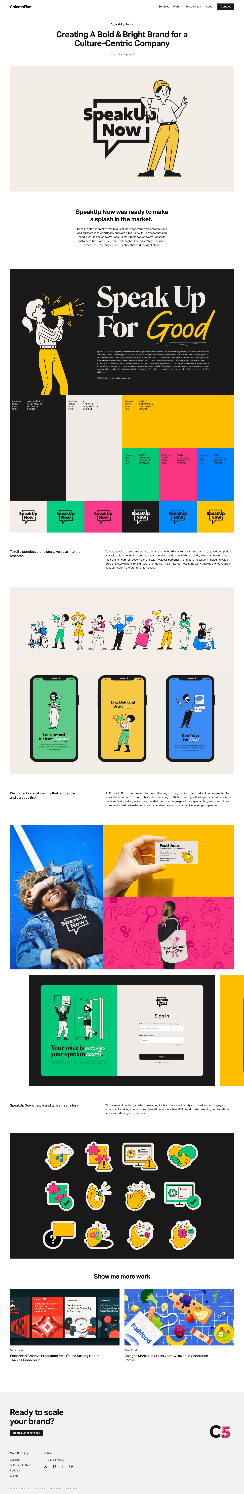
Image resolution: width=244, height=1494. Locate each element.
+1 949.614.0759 (54, 1460)
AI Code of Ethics (20, 1465)
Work (176, 6)
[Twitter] (46, 1466)
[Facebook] (63, 1466)
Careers (15, 1460)
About (209, 6)
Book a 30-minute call (26, 1433)
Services (164, 6)
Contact (226, 6)
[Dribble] (71, 1466)
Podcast (15, 1470)
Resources (192, 6)
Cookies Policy (72, 1489)
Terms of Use (55, 1489)
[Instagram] (54, 1466)
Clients (14, 1476)
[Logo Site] (20, 6)
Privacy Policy (39, 1489)
